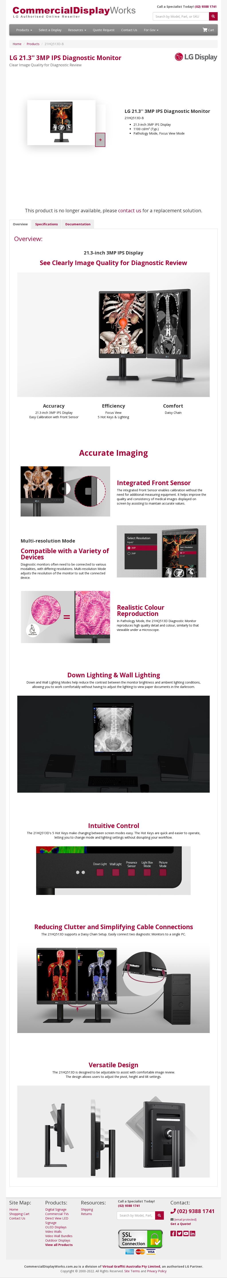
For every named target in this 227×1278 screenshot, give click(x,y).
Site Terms (132, 1271)
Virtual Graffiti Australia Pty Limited (131, 1266)
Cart (210, 30)
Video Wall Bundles (58, 1236)
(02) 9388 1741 (206, 6)
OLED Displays (56, 1227)
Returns (86, 1214)
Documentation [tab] (77, 224)
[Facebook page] (173, 1234)
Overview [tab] (20, 224)
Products (23, 30)
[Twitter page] (179, 1234)
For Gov (150, 30)
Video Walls (53, 1231)
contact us (129, 210)
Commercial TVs (57, 1214)
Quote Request (104, 30)
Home (17, 44)
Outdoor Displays (57, 1240)
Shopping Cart (19, 1214)
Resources (76, 30)
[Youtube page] (186, 1234)
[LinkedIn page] (192, 1234)
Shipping (87, 1209)
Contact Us (129, 30)
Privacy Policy (156, 1271)
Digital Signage (56, 1209)
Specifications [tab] (46, 224)
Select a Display (50, 30)
